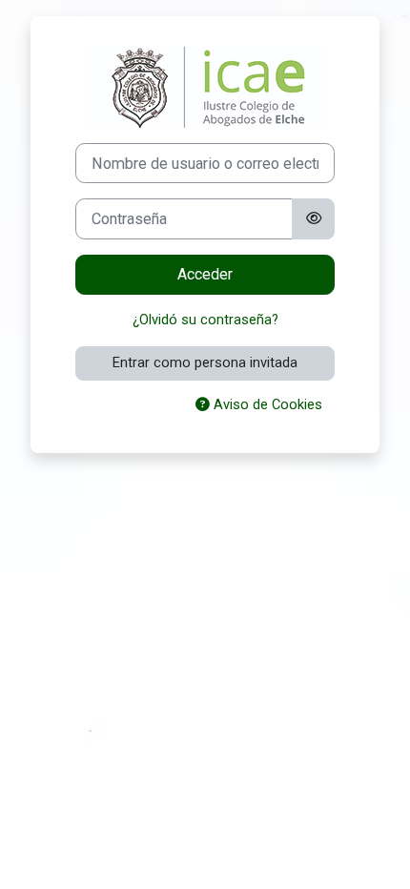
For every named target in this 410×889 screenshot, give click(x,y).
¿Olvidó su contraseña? (205, 319)
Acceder (205, 274)
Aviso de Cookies (266, 404)
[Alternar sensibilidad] (313, 218)
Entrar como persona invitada (205, 362)
